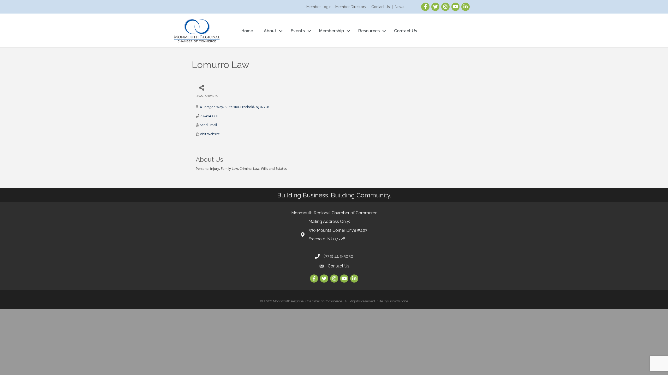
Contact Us (380, 7)
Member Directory (350, 7)
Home (247, 30)
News (399, 7)
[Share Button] (201, 87)
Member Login (318, 7)
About (270, 30)
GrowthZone (398, 301)
